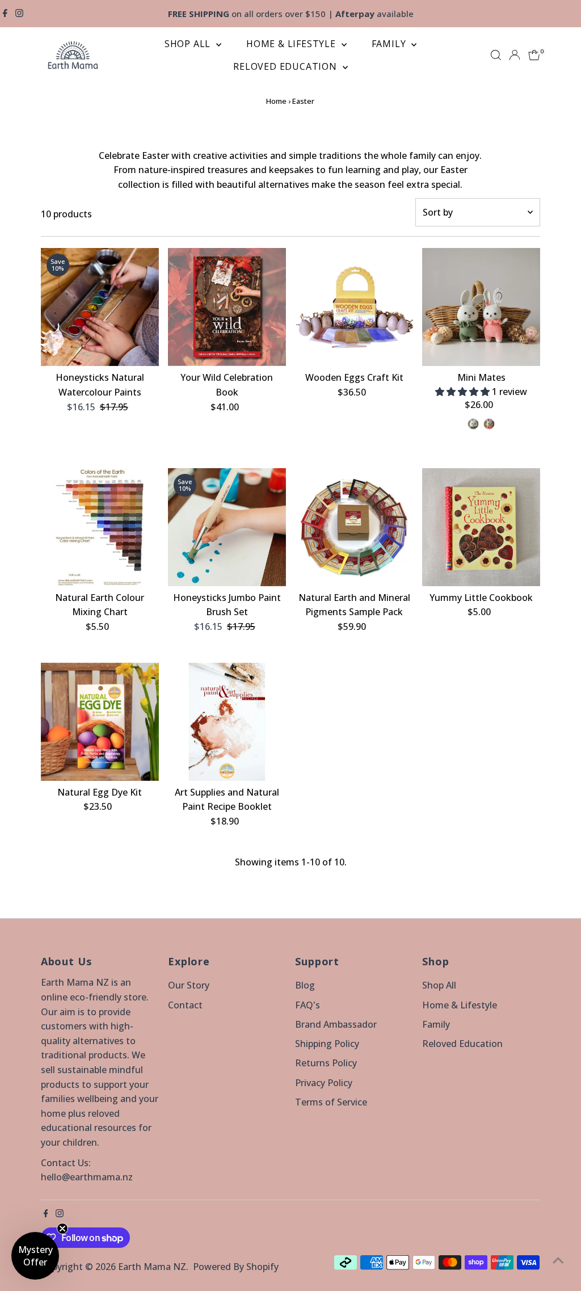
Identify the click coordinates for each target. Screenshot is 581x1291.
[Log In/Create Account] (515, 55)
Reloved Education (286, 66)
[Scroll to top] (558, 1259)
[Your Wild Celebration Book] (227, 307)
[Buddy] (473, 424)
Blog (305, 985)
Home (276, 101)
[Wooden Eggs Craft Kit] (354, 307)
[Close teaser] (62, 1228)
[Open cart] (534, 55)
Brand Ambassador (336, 1024)
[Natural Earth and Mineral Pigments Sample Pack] (354, 527)
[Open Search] (496, 55)
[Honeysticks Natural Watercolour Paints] (100, 307)
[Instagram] (19, 13)
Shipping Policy (327, 1043)
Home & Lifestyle (292, 43)
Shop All (189, 43)
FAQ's (307, 1005)
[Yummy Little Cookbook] (481, 527)
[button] (463, 391)
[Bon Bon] (489, 424)
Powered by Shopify (236, 1266)
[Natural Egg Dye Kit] (100, 721)
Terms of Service (331, 1102)
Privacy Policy (323, 1082)
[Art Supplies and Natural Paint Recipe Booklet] (227, 721)
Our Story (188, 985)
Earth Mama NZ (152, 1266)
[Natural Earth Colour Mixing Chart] (100, 527)
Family (390, 43)
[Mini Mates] (481, 307)
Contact (185, 1005)
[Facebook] (5, 13)
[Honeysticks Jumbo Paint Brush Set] (227, 527)
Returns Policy (326, 1063)
